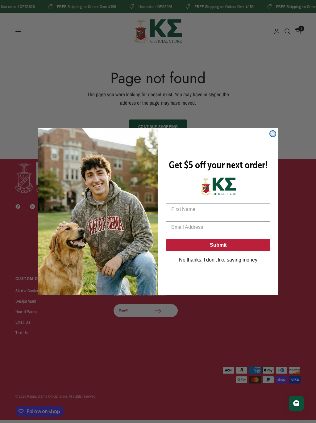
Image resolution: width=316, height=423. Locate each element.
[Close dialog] (273, 134)
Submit (218, 245)
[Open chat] (296, 403)
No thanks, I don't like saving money (218, 259)
